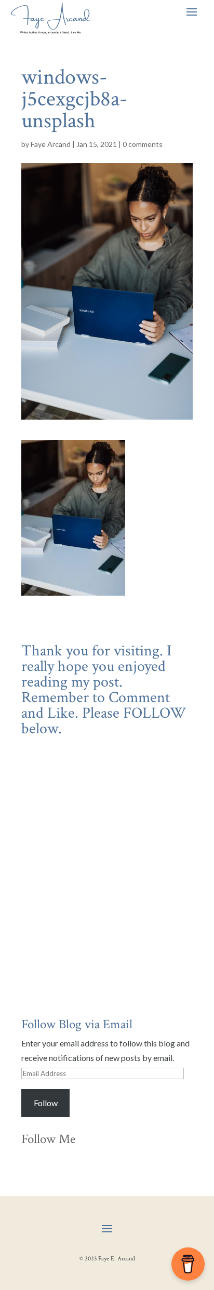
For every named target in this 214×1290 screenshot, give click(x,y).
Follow (46, 1103)
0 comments (143, 144)
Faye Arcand (51, 144)
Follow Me (48, 1139)
